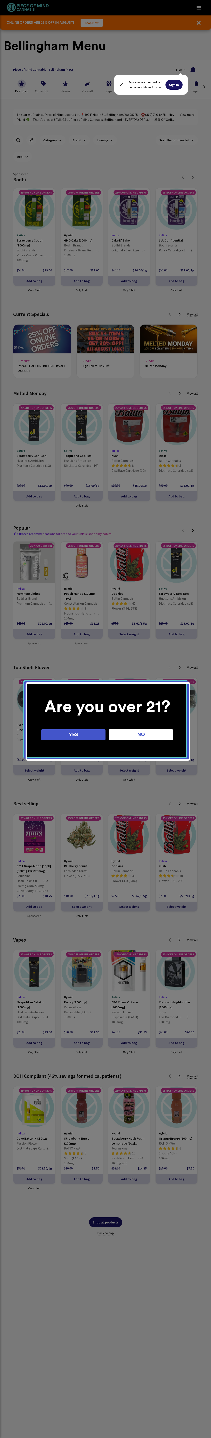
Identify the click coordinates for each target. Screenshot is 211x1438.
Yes (73, 734)
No (141, 734)
